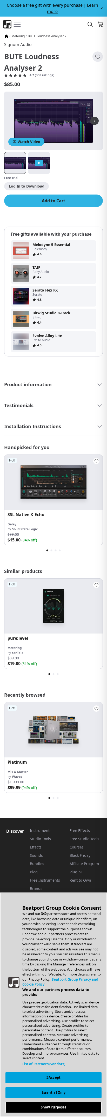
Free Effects (80, 830)
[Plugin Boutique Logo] (7, 24)
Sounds (36, 855)
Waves (17, 777)
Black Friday (80, 855)
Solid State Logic (25, 529)
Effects (36, 847)
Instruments (40, 830)
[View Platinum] (53, 729)
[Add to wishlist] (97, 56)
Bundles (37, 863)
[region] (53, 1004)
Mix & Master (18, 772)
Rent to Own (80, 880)
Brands (36, 888)
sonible (17, 653)
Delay (12, 524)
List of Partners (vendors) (43, 1064)
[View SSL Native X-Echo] (53, 482)
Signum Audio (18, 44)
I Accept (53, 1077)
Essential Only (54, 1092)
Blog (34, 871)
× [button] (102, 8)
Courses (77, 847)
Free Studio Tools (84, 838)
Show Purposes (53, 1107)
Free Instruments (45, 880)
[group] (53, 500)
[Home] (6, 36)
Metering (18, 36)
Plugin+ (76, 871)
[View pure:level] (53, 606)
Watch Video (29, 141)
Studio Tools (40, 838)
